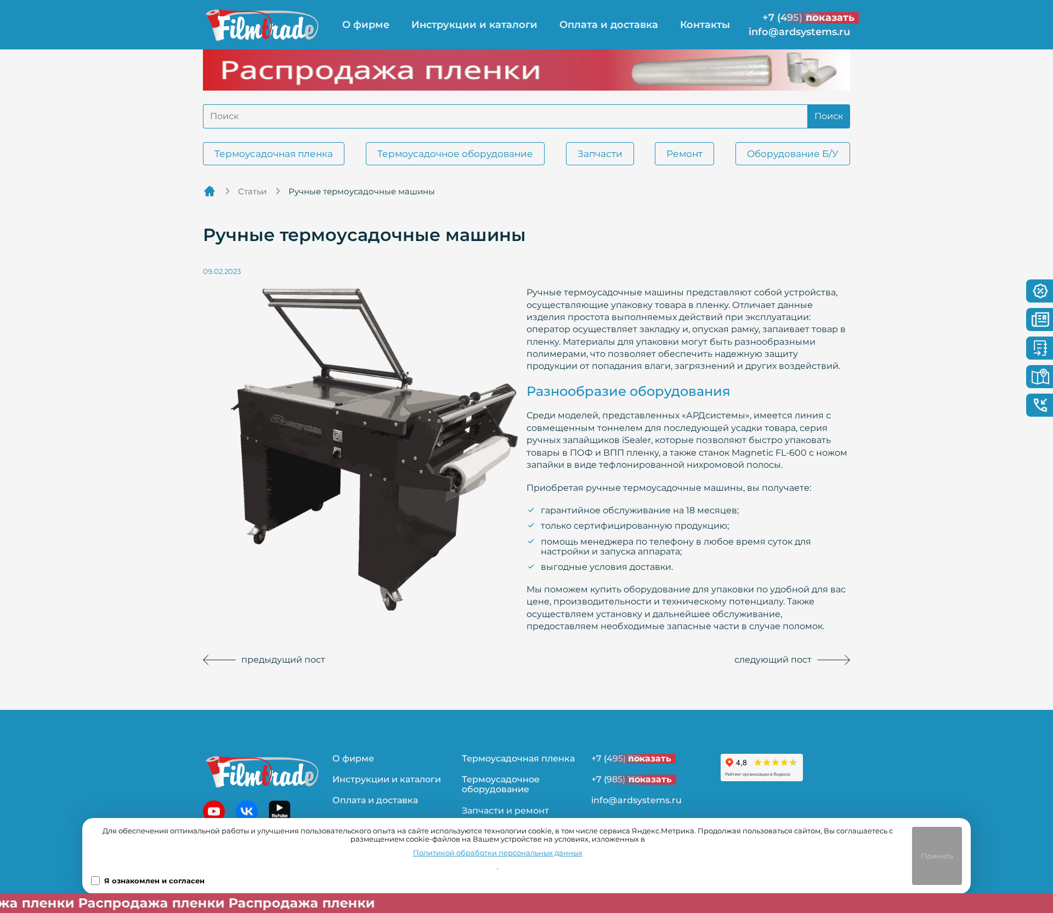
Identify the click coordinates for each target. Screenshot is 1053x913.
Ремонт (684, 153)
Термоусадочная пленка (273, 153)
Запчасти (600, 153)
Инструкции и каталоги (474, 25)
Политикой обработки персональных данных (497, 853)
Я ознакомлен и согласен (154, 881)
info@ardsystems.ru (799, 32)
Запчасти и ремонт (505, 810)
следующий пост (773, 659)
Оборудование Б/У (793, 153)
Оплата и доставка (608, 25)
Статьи (252, 191)
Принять (937, 856)
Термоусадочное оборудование (455, 153)
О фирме (365, 25)
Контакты (705, 25)
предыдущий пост (283, 659)
